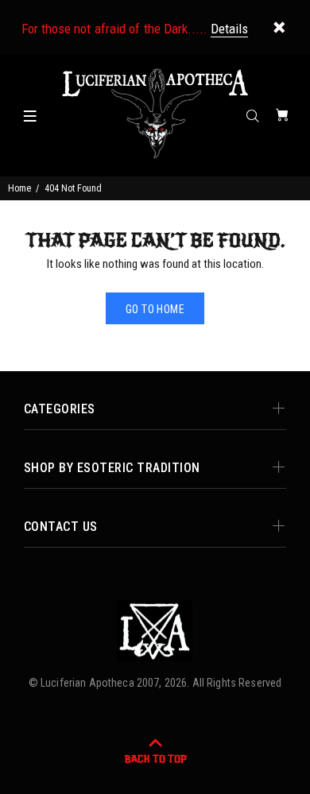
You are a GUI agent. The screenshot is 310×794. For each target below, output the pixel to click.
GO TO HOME (155, 309)
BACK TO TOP (155, 759)
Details (229, 29)
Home (19, 188)
